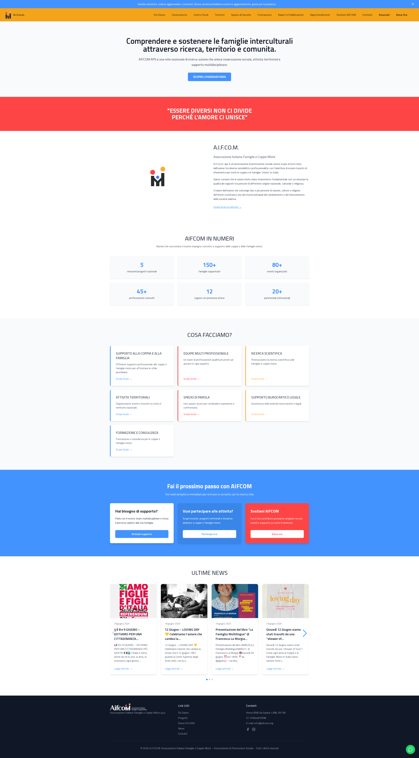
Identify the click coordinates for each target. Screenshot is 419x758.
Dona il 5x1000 (186, 723)
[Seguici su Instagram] (253, 729)
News (181, 728)
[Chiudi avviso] (412, 4)
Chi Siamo (183, 713)
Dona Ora (401, 15)
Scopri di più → (124, 379)
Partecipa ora (209, 534)
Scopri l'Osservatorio (209, 77)
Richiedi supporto (142, 534)
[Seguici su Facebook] (247, 729)
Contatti (182, 734)
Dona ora (277, 534)
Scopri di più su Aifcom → (227, 207)
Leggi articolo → (123, 669)
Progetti (183, 718)
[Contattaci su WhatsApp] (410, 749)
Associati (384, 15)
